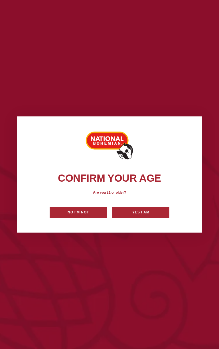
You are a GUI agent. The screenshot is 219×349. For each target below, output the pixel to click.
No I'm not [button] (78, 212)
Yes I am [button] (140, 212)
